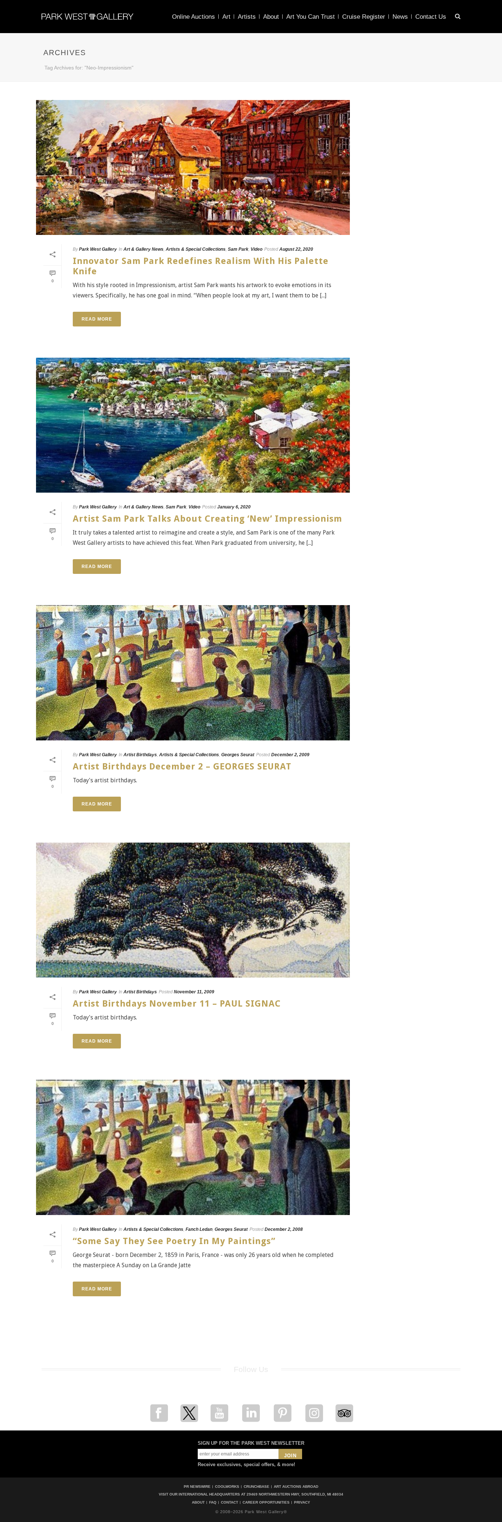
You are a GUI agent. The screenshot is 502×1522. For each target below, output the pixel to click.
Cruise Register (363, 16)
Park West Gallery (98, 249)
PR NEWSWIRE (197, 1487)
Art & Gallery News (143, 249)
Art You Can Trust (310, 16)
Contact (229, 1502)
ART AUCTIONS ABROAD (296, 1487)
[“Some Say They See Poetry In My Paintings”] (193, 1147)
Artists (247, 16)
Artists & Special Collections (196, 249)
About (271, 16)
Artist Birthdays (140, 754)
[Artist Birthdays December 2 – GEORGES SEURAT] (193, 672)
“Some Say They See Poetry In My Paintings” (174, 1241)
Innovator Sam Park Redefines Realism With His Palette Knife (201, 266)
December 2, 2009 (290, 754)
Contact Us (430, 16)
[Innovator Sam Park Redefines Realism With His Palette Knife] (193, 167)
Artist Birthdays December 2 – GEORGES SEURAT (182, 766)
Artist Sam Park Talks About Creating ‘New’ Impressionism (207, 519)
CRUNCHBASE (256, 1487)
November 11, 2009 (194, 991)
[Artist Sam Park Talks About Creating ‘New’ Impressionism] (193, 425)
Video (256, 249)
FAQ (212, 1502)
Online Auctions (193, 16)
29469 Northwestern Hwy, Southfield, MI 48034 (295, 1494)
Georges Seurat (237, 754)
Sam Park (238, 249)
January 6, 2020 (234, 507)
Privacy (302, 1502)
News (400, 16)
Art (226, 16)
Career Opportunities (266, 1502)
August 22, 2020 (296, 249)
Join (290, 1455)
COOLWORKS (227, 1487)
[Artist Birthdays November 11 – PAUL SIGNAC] (193, 910)
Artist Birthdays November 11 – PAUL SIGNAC (177, 1003)
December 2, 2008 (284, 1229)
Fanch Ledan (199, 1229)
